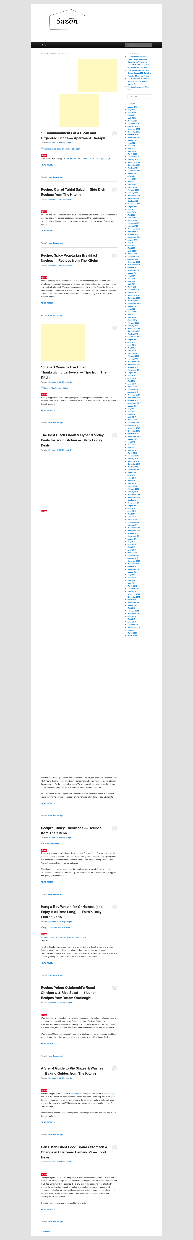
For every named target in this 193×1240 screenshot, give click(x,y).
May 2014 (131, 514)
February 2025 (133, 156)
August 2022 (132, 240)
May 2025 (131, 148)
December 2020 (133, 295)
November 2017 (133, 397)
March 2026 (132, 121)
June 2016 (131, 444)
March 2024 (132, 187)
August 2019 (132, 339)
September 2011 (133, 602)
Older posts (46, 1231)
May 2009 (131, 630)
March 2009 (132, 633)
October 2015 (132, 466)
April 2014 (131, 516)
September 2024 (133, 170)
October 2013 (132, 533)
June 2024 (131, 179)
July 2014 (131, 508)
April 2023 (131, 217)
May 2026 (131, 115)
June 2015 (131, 478)
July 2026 (131, 109)
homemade (75, 1093)
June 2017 (131, 411)
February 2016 (133, 455)
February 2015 (133, 489)
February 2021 (133, 289)
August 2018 (132, 372)
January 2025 (132, 159)
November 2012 (133, 563)
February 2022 (133, 256)
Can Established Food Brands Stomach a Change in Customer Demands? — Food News (74, 1152)
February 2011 (133, 611)
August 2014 (132, 505)
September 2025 (133, 137)
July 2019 (131, 342)
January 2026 (132, 126)
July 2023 (131, 209)
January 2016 (132, 458)
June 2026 (131, 112)
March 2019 (132, 353)
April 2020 (131, 317)
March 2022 (132, 253)
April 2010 (131, 622)
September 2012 (133, 569)
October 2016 (132, 433)
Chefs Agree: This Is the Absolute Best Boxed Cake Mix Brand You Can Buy (138, 65)
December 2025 (133, 129)
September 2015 (133, 469)
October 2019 (132, 334)
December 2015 (133, 461)
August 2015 (132, 472)
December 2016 (133, 428)
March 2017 (132, 419)
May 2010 (131, 619)
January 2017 (132, 425)
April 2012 (131, 583)
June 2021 (131, 278)
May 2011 (131, 608)
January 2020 (132, 325)
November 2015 (133, 464)
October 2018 (132, 367)
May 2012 (131, 580)
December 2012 (133, 561)
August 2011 (132, 605)
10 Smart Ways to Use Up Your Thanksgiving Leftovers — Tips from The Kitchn (73, 372)
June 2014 (131, 511)
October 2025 (132, 134)
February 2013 (133, 555)
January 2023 (132, 226)
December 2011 (133, 594)
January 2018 (132, 392)
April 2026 (131, 118)
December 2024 (133, 162)
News (50, 177)
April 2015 (131, 483)
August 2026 (132, 107)
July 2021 (131, 276)
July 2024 (131, 176)
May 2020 (131, 314)
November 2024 (133, 165)
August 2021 (132, 273)
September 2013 (133, 536)
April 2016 (131, 450)
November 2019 (133, 331)
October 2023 (132, 201)
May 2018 (131, 381)
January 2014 (132, 525)
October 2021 (132, 267)
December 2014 (133, 494)
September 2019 (133, 336)
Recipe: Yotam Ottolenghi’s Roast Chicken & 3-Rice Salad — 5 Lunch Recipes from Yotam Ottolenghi (68, 992)
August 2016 (132, 439)
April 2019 (131, 350)
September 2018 (133, 370)
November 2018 (133, 364)
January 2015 (132, 491)
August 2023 (132, 206)
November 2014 (133, 497)
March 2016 (132, 453)
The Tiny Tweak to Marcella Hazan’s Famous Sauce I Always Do (138, 81)
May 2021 (131, 281)
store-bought (109, 1093)
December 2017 (133, 395)
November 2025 (133, 132)
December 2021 (133, 262)
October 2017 (132, 400)
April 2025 (131, 151)
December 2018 (133, 361)
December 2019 (133, 328)
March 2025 (132, 154)
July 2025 (131, 143)
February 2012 (133, 588)
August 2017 (132, 406)
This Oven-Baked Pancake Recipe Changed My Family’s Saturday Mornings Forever (139, 73)
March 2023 (132, 220)
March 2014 (132, 519)
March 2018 (132, 386)
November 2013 (133, 530)
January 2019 (132, 359)
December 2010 (133, 613)
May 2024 (131, 181)
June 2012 (131, 577)
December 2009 (133, 627)
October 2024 (132, 168)
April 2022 (131, 251)
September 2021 (133, 270)
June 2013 (131, 544)
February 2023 (133, 223)
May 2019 (131, 347)
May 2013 (131, 547)
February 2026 (133, 123)
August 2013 (132, 539)
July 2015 (131, 475)
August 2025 (132, 140)
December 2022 (133, 229)
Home (43, 45)
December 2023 (133, 195)
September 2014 (133, 503)
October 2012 (132, 566)
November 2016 (133, 431)
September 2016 (133, 436)
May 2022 (131, 248)
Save (45, 155)
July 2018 (131, 375)
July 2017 (131, 408)
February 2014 (133, 522)
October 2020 (132, 300)
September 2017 (133, 403)
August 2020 (132, 306)
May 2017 (131, 414)
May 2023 (131, 215)
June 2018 (131, 378)
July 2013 (131, 541)
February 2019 (133, 356)
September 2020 (133, 303)
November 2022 (133, 231)
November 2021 (133, 264)
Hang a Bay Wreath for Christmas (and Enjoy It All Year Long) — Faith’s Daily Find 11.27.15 (72, 911)
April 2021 (131, 284)
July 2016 (131, 442)
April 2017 (131, 417)
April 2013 (131, 550)
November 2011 (133, 597)
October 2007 (132, 635)
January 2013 (132, 558)
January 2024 (132, 192)
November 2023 (133, 198)
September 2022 (133, 237)
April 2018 (131, 384)
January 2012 (132, 591)
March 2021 (132, 287)
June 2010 (131, 616)
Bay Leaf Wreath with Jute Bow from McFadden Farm (63, 937)
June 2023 (131, 212)
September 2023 (133, 203)
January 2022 (132, 259)
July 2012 (131, 574)
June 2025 (131, 145)
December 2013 (133, 527)
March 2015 (132, 486)
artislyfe (69, 143)
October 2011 (132, 599)
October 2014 (132, 500)
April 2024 (131, 184)
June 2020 (131, 311)
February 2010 (133, 624)
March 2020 (132, 320)
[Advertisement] (98, 75)
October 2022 (132, 234)
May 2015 (131, 480)
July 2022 (131, 242)
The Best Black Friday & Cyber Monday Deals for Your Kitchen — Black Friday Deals (72, 440)
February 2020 (133, 323)
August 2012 (132, 572)
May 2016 (131, 447)
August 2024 (132, 173)
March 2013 (132, 552)
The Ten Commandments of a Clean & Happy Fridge (87, 158)
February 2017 (133, 422)
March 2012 (132, 586)
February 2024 (133, 190)
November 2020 (133, 298)
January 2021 (132, 292)
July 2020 (131, 309)
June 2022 (131, 245)
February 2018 (133, 389)
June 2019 (131, 345)
